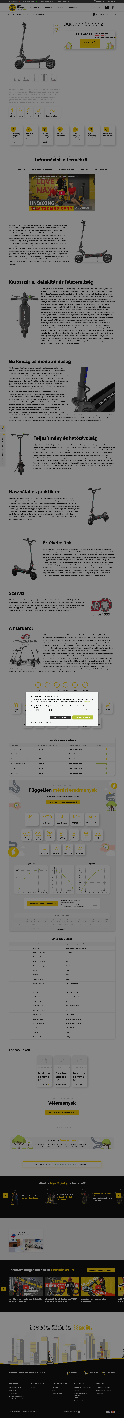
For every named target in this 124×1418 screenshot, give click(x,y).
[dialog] (62, 709)
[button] (41, 722)
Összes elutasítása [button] (60, 717)
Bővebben (87, 701)
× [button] (95, 694)
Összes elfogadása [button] (83, 717)
